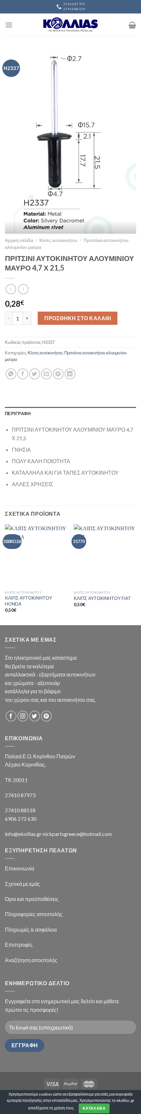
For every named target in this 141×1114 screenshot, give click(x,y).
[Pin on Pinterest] (58, 373)
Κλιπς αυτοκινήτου (58, 240)
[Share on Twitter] (34, 373)
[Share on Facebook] (22, 373)
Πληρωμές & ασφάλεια (31, 929)
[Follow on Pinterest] (46, 716)
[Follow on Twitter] (34, 716)
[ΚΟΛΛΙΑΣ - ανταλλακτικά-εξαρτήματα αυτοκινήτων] (70, 24)
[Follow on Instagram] (22, 716)
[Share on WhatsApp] (11, 373)
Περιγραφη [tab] (17, 413)
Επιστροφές (19, 944)
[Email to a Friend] (46, 373)
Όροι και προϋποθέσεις (32, 899)
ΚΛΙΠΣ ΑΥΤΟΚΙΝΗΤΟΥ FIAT (102, 598)
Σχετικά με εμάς (22, 884)
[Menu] (9, 25)
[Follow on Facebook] (11, 716)
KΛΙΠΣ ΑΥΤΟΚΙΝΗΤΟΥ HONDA (28, 600)
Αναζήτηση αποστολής (31, 960)
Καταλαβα (94, 1108)
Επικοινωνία (19, 868)
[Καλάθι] (132, 25)
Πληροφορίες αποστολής (34, 914)
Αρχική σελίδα (19, 240)
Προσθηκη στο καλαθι (77, 318)
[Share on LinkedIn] (70, 373)
